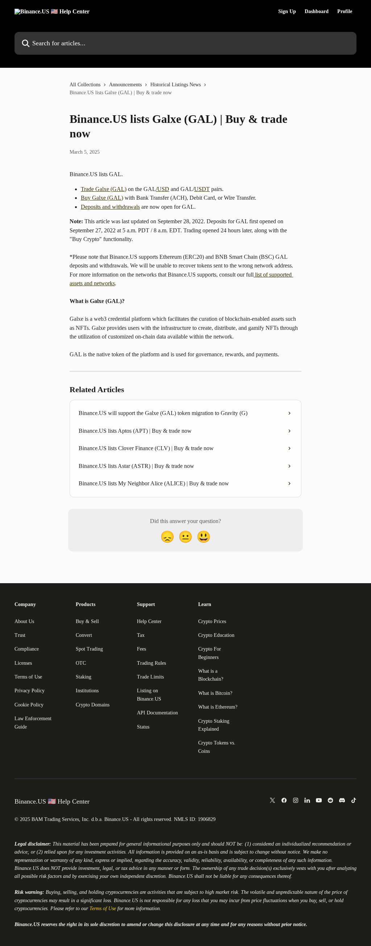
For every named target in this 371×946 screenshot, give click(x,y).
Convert (84, 635)
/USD (162, 189)
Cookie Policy (28, 705)
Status (143, 727)
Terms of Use (28, 677)
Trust (19, 635)
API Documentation (157, 712)
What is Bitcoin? (215, 693)
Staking (83, 677)
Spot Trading (89, 649)
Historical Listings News (175, 84)
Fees (141, 649)
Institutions (87, 690)
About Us (24, 621)
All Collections (85, 84)
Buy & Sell (87, 621)
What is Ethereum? (217, 707)
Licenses (23, 663)
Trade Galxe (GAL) (103, 189)
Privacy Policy (29, 690)
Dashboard (317, 11)
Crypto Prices (212, 621)
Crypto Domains (92, 705)
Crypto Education (216, 635)
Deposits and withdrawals (110, 207)
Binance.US (26, 868)
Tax (141, 635)
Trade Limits (150, 677)
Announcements (125, 84)
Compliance (26, 649)
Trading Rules (151, 663)
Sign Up (287, 11)
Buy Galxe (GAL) (102, 198)
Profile (344, 11)
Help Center (149, 621)
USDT (202, 189)
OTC (81, 663)
